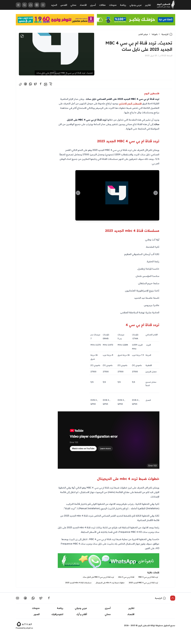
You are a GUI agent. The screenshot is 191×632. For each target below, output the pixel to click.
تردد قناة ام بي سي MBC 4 (148, 577)
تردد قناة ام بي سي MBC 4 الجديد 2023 (143, 583)
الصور (37, 614)
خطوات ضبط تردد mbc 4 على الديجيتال (110, 583)
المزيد (54, 5)
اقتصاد (83, 5)
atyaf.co (29, 628)
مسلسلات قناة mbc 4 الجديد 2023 (78, 583)
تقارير (148, 5)
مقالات (102, 5)
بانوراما (155, 34)
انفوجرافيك (57, 614)
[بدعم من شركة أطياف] (24, 623)
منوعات (113, 5)
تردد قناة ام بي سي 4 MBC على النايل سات (98, 577)
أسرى (93, 5)
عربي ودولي (135, 5)
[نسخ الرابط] (20, 84)
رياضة (123, 5)
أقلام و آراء (81, 614)
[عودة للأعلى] (172, 598)
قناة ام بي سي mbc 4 (126, 577)
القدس (63, 5)
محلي (73, 5)
